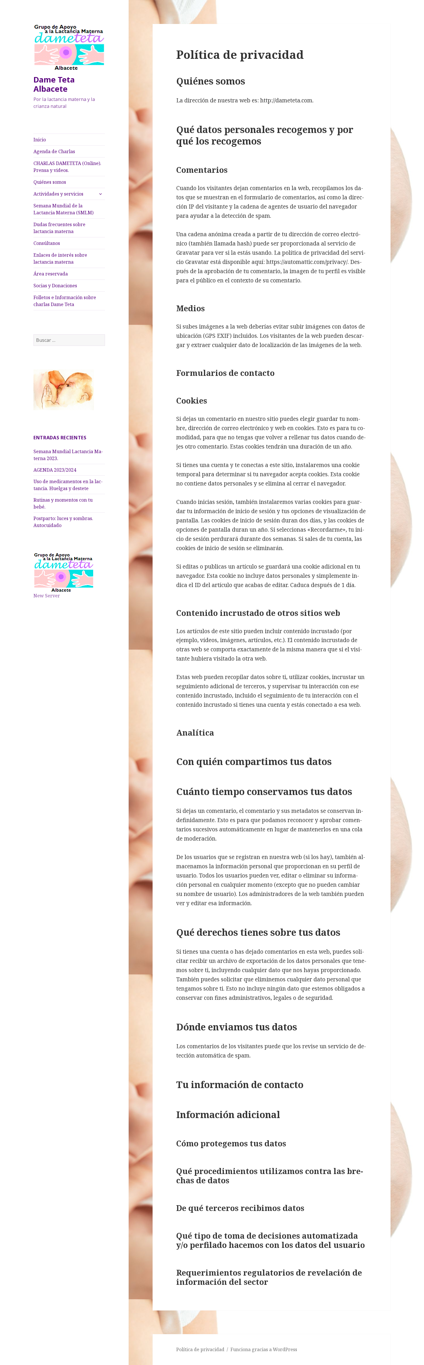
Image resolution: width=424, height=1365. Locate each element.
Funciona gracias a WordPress (263, 1349)
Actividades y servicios (58, 194)
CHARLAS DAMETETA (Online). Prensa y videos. (67, 166)
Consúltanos (46, 243)
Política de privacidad (200, 1349)
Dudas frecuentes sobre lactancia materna (59, 228)
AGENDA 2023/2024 (54, 470)
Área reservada (50, 274)
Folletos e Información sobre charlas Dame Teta (64, 301)
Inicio (39, 139)
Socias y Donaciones (55, 285)
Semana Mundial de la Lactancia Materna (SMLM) (63, 209)
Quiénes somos (49, 182)
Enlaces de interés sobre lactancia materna (60, 258)
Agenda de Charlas (54, 151)
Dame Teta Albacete (54, 84)
